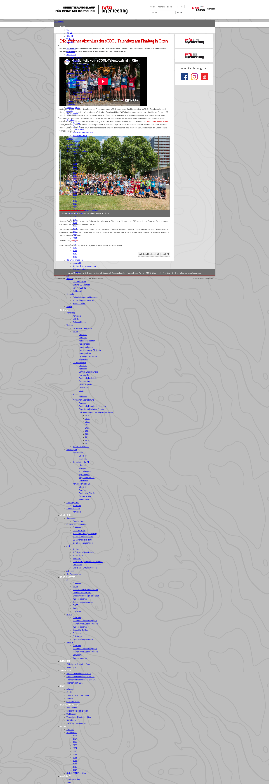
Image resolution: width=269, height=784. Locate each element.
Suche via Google (96, 278)
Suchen (180, 12)
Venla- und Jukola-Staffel (157, 122)
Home (152, 6)
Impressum (60, 278)
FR (182, 6)
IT (177, 6)
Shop (169, 6)
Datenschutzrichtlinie (76, 278)
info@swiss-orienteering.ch (189, 272)
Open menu (59, 22)
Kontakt (161, 6)
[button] (63, 27)
